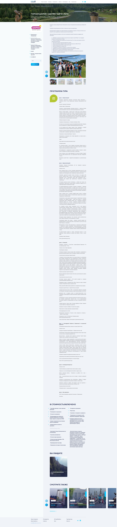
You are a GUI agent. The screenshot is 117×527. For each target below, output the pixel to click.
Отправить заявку (35, 64)
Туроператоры (73, 1)
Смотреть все (52, 511)
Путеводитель (55, 1)
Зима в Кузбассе (34, 521)
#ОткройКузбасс (57, 519)
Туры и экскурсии (44, 1)
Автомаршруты (65, 1)
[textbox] (33, 60)
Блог (69, 1)
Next (46, 75)
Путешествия (37, 6)
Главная (32, 6)
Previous (46, 71)
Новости (68, 521)
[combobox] (36, 60)
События (60, 1)
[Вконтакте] (85, 2)
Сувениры (50, 1)
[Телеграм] (83, 2)
